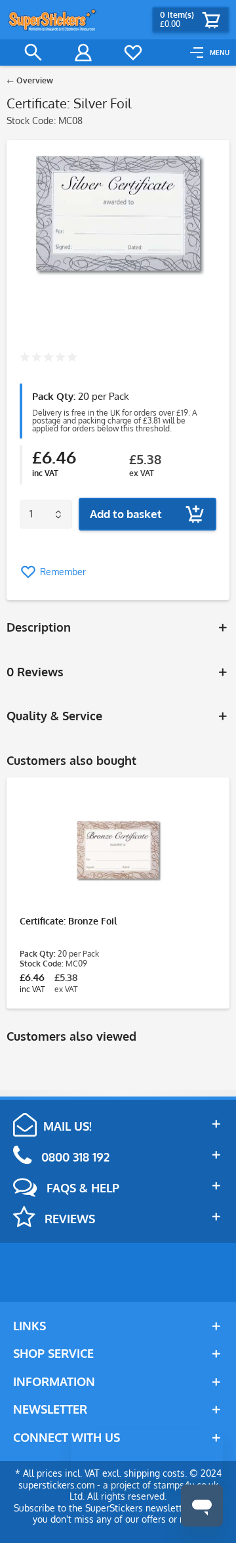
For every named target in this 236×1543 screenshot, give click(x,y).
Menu (219, 52)
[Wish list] (133, 52)
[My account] (83, 52)
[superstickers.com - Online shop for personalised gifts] (52, 20)
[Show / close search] (33, 52)
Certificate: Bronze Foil (68, 920)
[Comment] (48, 358)
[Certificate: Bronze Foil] (118, 850)
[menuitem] (210, 52)
